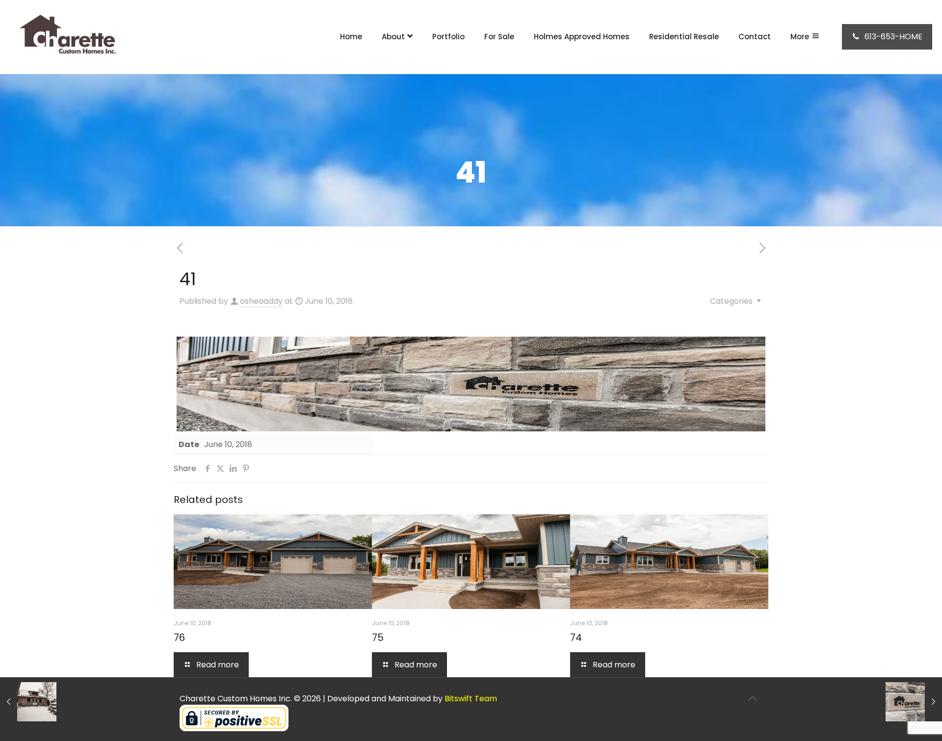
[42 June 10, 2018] (914, 701)
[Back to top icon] (752, 698)
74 (576, 637)
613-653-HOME (893, 36)
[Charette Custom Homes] (66, 37)
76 (179, 637)
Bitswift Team (471, 698)
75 (378, 637)
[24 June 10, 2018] (28, 701)
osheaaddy (261, 301)
